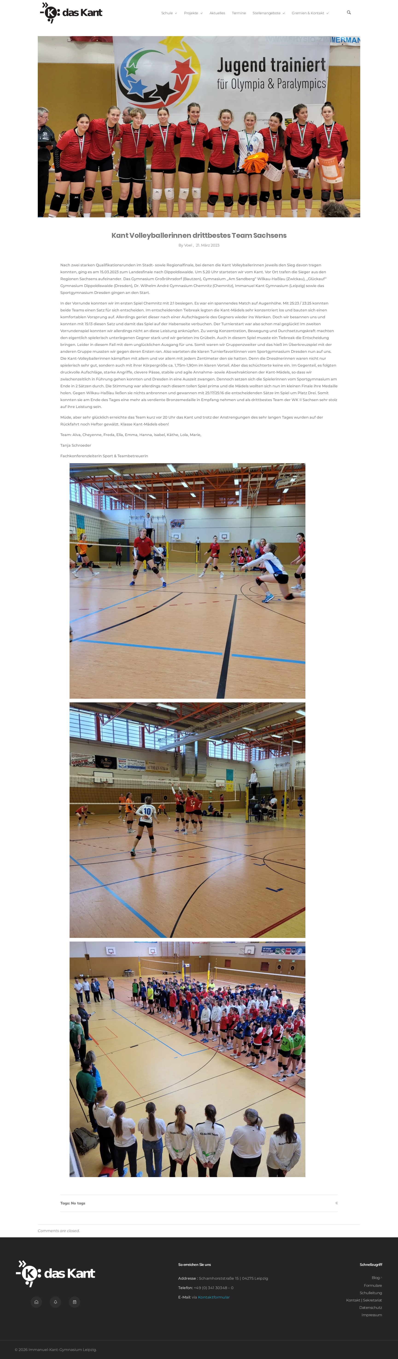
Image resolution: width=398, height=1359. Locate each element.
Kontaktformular (214, 1297)
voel (188, 245)
